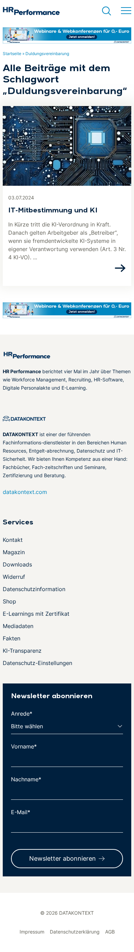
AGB (110, 932)
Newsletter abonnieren (62, 858)
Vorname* (24, 746)
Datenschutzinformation (34, 589)
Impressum (32, 932)
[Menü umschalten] (126, 11)
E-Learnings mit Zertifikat (36, 613)
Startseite (12, 53)
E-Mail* (20, 812)
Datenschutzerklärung (75, 932)
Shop (9, 601)
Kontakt (13, 539)
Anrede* (21, 713)
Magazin (14, 552)
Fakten (11, 638)
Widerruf (14, 576)
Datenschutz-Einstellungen (37, 663)
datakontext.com (25, 491)
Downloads (17, 564)
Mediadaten (18, 626)
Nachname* (26, 779)
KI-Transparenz (22, 650)
